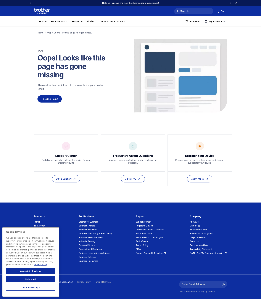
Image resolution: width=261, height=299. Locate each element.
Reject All (30, 279)
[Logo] (42, 11)
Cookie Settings (31, 287)
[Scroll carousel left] (31, 3)
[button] (224, 284)
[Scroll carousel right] (230, 3)
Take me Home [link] (49, 98)
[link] (53, 3)
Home (40, 32)
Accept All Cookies (30, 271)
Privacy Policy (40, 264)
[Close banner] (236, 3)
